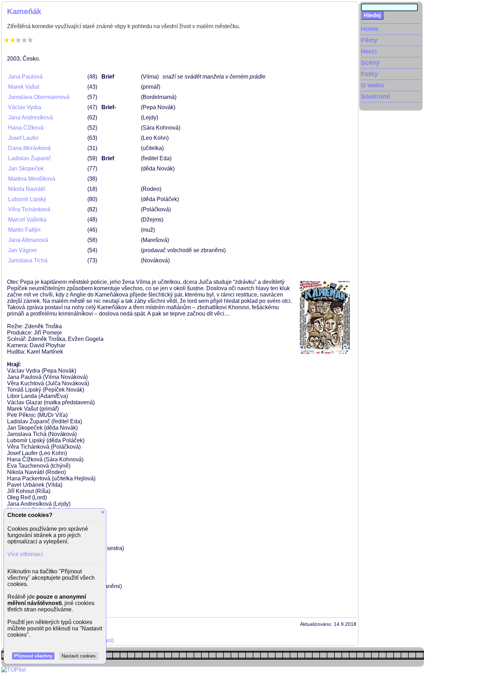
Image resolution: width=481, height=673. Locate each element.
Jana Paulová (25, 77)
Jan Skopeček (26, 169)
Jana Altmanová (28, 240)
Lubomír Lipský (27, 199)
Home (370, 28)
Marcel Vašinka (27, 220)
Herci (369, 51)
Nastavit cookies (79, 656)
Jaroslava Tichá (28, 260)
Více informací (25, 554)
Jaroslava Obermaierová (38, 97)
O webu (372, 85)
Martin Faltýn (24, 230)
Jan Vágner (22, 250)
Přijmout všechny (33, 656)
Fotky (369, 73)
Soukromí (375, 96)
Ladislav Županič (29, 158)
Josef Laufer (23, 138)
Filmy (369, 40)
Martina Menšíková (31, 179)
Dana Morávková (29, 148)
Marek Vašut (23, 87)
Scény (370, 62)
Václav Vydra (24, 107)
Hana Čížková (26, 128)
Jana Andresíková (30, 117)
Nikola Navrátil (26, 189)
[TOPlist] (13, 670)
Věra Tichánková (29, 209)
